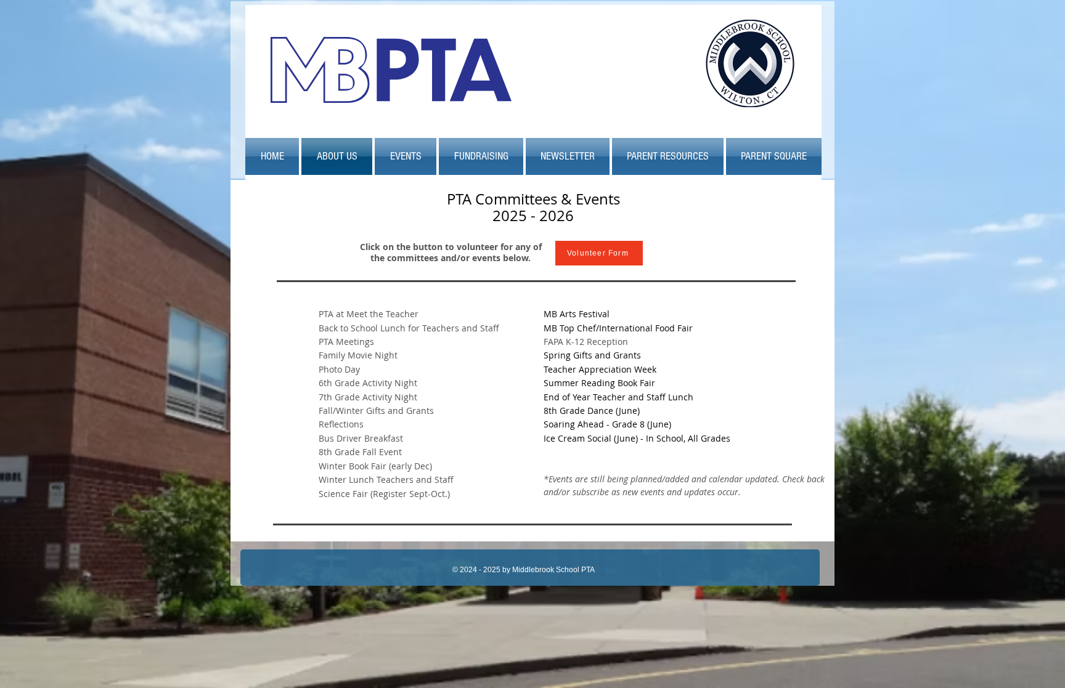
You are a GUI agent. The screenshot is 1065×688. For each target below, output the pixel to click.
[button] (405, 156)
